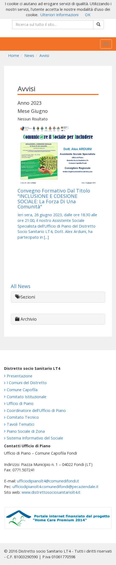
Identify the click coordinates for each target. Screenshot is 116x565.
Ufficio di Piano (20, 403)
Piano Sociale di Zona (26, 431)
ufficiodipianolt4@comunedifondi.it (48, 480)
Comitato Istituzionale (26, 396)
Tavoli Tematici (20, 424)
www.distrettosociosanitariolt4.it (51, 492)
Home (13, 55)
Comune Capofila (22, 389)
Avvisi (44, 55)
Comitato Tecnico (23, 417)
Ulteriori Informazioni (59, 14)
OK (87, 14)
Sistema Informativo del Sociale (35, 438)
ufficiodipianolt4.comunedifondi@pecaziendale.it (55, 486)
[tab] (58, 297)
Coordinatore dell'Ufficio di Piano (36, 410)
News (29, 55)
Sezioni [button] (27, 297)
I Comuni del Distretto (27, 382)
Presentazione (19, 375)
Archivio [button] (28, 319)
